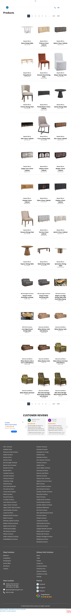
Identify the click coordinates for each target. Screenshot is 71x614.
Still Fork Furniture (60, 293)
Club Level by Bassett (9, 486)
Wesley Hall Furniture (43, 534)
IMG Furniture (41, 484)
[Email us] (1, 613)
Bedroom (6, 555)
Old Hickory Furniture (9, 531)
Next (58, 16)
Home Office (7, 563)
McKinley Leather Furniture (11, 521)
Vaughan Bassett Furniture (44, 528)
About (38, 555)
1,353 (53, 16)
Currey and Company (9, 491)
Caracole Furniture (8, 476)
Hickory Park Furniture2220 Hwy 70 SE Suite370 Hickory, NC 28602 (12, 585)
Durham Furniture (42, 447)
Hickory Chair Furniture (43, 478)
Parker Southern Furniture (10, 536)
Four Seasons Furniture (43, 460)
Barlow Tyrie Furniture (9, 465)
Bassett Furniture (8, 468)
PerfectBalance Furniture (10, 539)
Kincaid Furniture (8, 497)
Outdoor (5, 568)
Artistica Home (7, 460)
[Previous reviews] (26, 426)
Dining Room (7, 561)
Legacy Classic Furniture (10, 505)
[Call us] (4, 613)
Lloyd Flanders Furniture (10, 510)
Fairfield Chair (41, 454)
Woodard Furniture (42, 542)
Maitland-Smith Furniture (10, 515)
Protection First (41, 568)
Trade (38, 558)
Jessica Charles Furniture (44, 486)
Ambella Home (7, 449)
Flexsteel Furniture (42, 457)
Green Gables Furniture (43, 468)
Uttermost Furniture (42, 526)
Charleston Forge (8, 481)
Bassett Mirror (27, 41)
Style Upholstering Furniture (45, 513)
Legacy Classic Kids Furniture (11, 507)
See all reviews (14, 431)
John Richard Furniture (43, 489)
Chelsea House (7, 484)
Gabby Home (40, 465)
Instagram (42, 587)
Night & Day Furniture (9, 526)
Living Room (6, 558)
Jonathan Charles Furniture (44, 491)
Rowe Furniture (41, 497)
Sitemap (39, 576)
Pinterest (42, 591)
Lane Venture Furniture (10, 502)
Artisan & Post (7, 457)
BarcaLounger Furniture (27, 293)
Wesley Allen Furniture (43, 531)
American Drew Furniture (10, 452)
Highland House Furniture (44, 481)
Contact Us (40, 563)
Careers (39, 561)
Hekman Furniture (42, 476)
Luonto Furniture (8, 513)
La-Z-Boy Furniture (8, 499)
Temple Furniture (41, 518)
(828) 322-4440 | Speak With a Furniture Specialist (13, 609)
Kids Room (6, 566)
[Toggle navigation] (7, 7)
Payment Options (42, 571)
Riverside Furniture (42, 494)
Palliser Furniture (8, 534)
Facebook (42, 584)
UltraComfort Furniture (43, 523)
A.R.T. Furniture (7, 447)
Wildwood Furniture (42, 539)
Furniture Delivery (42, 566)
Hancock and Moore (44, 327)
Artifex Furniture (8, 454)
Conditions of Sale (42, 574)
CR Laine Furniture (8, 489)
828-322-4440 (10, 592)
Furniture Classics (42, 462)
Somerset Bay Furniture (43, 502)
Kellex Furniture (7, 494)
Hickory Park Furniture (11, 424)
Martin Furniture (8, 518)
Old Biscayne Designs (9, 528)
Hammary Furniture (42, 470)
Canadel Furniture (8, 473)
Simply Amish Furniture (43, 499)
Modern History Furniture (10, 523)
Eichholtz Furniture (42, 449)
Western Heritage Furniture (44, 536)
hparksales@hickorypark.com (14, 590)
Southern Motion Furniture (44, 505)
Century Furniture (8, 478)
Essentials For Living (42, 452)
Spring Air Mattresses (43, 507)
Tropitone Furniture (42, 521)
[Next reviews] (66, 426)
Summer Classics (42, 515)
